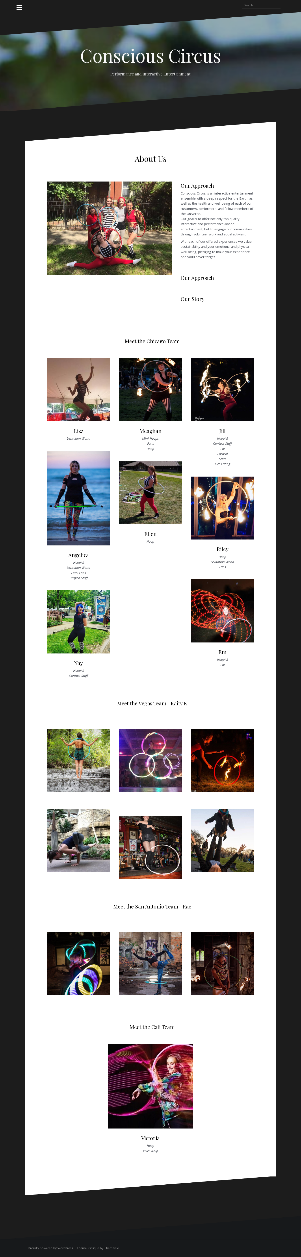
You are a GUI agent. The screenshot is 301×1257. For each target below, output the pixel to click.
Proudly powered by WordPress (50, 1248)
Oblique (93, 1248)
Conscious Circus (150, 55)
